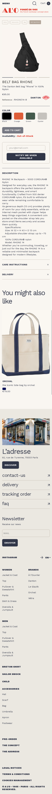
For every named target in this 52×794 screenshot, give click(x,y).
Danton (32, 580)
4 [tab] (44, 77)
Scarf (5, 700)
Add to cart (13, 130)
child (6, 681)
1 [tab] (7, 77)
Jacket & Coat (9, 575)
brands (33, 569)
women (7, 569)
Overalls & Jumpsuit (7, 608)
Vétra (31, 598)
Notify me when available (26, 156)
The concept (11, 745)
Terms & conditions (16, 774)
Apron (5, 717)
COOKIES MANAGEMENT (17, 780)
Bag (4, 705)
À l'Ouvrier (34, 575)
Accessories (10, 688)
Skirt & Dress (9, 601)
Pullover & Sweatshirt (8, 588)
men (5, 621)
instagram (9, 557)
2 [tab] (20, 77)
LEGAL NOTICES (12, 767)
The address (10, 751)
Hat (4, 694)
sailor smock (11, 674)
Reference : (7, 100)
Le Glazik (33, 586)
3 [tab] (32, 77)
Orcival (7, 381)
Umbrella (7, 711)
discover (10, 465)
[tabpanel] (26, 52)
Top (4, 580)
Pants (5, 595)
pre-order (9, 739)
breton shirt (11, 666)
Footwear (7, 723)
